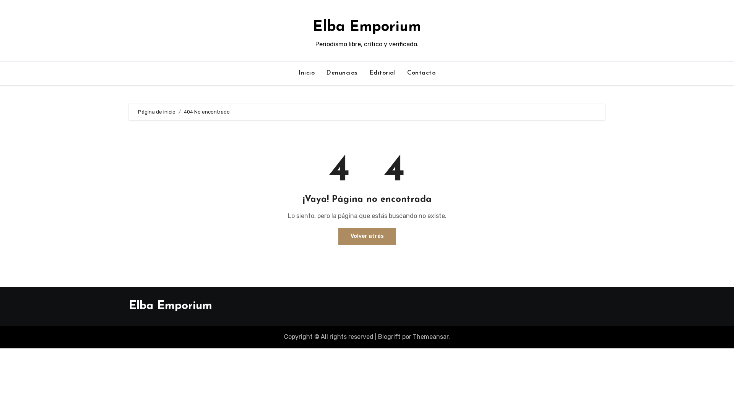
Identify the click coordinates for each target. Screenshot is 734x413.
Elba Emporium (367, 27)
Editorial (382, 73)
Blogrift (389, 336)
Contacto (421, 73)
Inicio (307, 73)
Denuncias (342, 73)
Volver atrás (367, 236)
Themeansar (430, 336)
